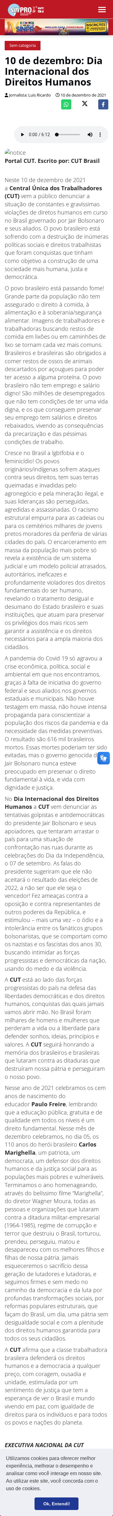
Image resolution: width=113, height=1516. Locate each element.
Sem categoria (22, 45)
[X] (85, 104)
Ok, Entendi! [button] (56, 1503)
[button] (43, 1489)
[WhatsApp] (66, 104)
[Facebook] (103, 104)
